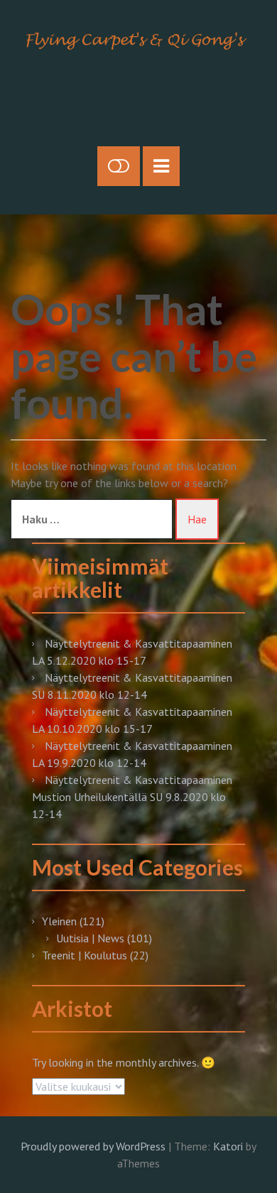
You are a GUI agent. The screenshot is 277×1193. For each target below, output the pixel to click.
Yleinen (59, 921)
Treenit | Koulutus (84, 955)
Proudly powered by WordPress (93, 1146)
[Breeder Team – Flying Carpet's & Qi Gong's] (138, 40)
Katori (228, 1146)
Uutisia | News (90, 938)
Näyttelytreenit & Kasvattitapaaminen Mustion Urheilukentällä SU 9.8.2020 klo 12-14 (132, 797)
